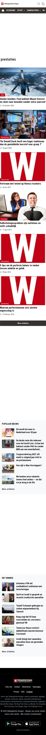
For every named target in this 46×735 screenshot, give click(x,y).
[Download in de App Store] (32, 723)
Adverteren (26, 687)
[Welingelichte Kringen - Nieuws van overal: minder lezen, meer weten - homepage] (10, 3)
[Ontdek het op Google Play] (14, 723)
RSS (23, 692)
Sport (2, 95)
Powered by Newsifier (23, 730)
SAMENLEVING (33, 10)
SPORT (20, 10)
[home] (2, 10)
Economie (4, 219)
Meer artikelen (23, 323)
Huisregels (37, 687)
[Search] (38, 3)
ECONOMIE (10, 10)
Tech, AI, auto (5, 180)
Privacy (16, 692)
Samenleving (5, 137)
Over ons (8, 687)
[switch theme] (43, 3)
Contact (17, 687)
